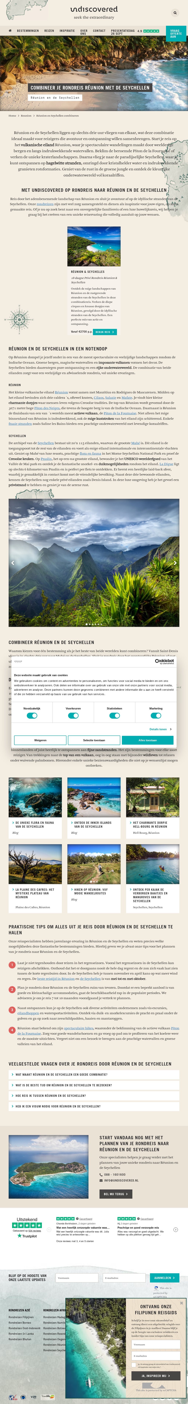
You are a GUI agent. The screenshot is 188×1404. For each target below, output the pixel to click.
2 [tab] (89, 624)
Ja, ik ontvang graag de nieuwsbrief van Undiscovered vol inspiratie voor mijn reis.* (159, 1365)
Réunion (61, 392)
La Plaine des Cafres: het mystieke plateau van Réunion (35, 893)
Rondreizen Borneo (20, 1323)
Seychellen (46, 443)
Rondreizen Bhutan (20, 1339)
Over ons (84, 32)
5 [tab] (98, 624)
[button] (113, 1174)
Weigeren (40, 740)
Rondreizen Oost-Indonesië (24, 1328)
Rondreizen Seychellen (56, 1350)
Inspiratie (67, 30)
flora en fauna (90, 454)
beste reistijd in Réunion (56, 979)
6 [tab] (101, 624)
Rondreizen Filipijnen (21, 1317)
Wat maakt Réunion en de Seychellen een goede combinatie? (61, 1074)
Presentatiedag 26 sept (123, 32)
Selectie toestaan (94, 740)
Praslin (46, 459)
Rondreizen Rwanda (55, 1334)
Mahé (135, 443)
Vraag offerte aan (176, 33)
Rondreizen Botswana (56, 1328)
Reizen (49, 30)
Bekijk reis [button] (103, 332)
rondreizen (45, 204)
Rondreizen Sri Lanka (21, 1334)
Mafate (127, 398)
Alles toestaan (148, 740)
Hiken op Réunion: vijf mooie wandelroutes (91, 891)
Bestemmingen (28, 30)
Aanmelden (163, 1278)
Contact (99, 30)
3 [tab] (92, 624)
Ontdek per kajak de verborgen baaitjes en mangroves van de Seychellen (150, 895)
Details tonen (158, 729)
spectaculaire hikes (78, 1028)
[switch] (73, 715)
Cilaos (99, 398)
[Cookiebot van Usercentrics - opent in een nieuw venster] (158, 661)
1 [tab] (87, 624)
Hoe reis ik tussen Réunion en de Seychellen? (50, 1095)
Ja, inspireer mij (154, 1376)
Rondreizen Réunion (55, 1345)
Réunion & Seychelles (88, 271)
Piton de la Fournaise (120, 413)
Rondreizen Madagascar (57, 1317)
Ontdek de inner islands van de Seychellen (93, 824)
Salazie (110, 398)
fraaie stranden (20, 424)
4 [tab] (95, 624)
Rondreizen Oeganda (55, 1339)
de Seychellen (90, 979)
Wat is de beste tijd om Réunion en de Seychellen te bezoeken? (63, 1085)
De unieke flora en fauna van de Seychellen (35, 824)
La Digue (166, 464)
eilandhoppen (28, 1013)
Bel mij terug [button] (114, 1194)
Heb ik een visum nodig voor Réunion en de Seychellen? (58, 1106)
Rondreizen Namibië (55, 1323)
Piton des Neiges (46, 408)
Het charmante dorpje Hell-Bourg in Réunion (150, 824)
